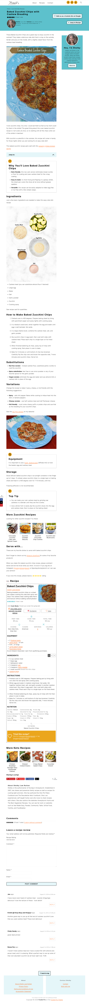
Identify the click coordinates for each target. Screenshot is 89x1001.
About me (72, 65)
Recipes (42, 3)
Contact (50, 3)
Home (8, 8)
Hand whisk (13, 642)
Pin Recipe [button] (33, 611)
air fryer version (18, 411)
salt (19, 665)
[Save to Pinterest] (1, 505)
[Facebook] (72, 2)
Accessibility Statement (23, 991)
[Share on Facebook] (1, 499)
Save (49, 611)
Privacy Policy (23, 986)
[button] (7, 17)
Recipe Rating (11, 837)
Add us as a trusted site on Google (68, 16)
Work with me (65, 986)
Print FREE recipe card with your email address (15, 611)
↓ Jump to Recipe (74, 22)
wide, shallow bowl (31, 463)
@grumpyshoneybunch (21, 568)
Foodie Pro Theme (57, 1000)
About (34, 3)
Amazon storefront (33, 555)
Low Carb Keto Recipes (18, 8)
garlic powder (22, 667)
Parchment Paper (15, 649)
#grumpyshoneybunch (21, 738)
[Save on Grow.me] (41, 779)
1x (49, 655)
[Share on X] (1, 502)
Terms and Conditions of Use (23, 989)
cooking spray (14, 671)
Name (9, 870)
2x (51, 655)
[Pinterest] (68, 2)
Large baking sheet (16, 647)
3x (54, 655)
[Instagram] (75, 2)
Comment (10, 844)
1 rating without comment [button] (33, 822)
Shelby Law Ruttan (13, 589)
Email (8, 877)
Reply (52, 904)
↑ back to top (44, 973)
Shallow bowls (16, 640)
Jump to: (12, 155)
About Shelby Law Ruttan (23, 984)
